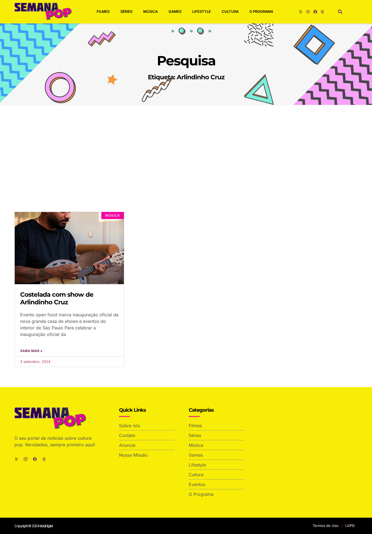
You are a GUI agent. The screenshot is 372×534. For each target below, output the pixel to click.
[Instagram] (308, 12)
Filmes (103, 11)
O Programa (261, 11)
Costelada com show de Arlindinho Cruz (56, 298)
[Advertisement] (186, 146)
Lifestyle (201, 11)
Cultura (230, 11)
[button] (340, 12)
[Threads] (322, 12)
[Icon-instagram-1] (26, 459)
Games (175, 11)
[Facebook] (315, 12)
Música (150, 11)
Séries (126, 11)
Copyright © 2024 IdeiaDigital (33, 526)
